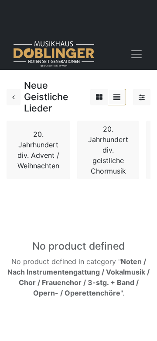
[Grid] (99, 97)
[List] (117, 97)
